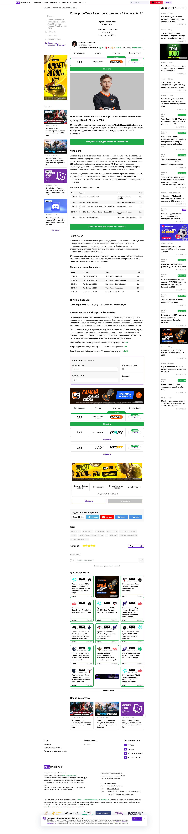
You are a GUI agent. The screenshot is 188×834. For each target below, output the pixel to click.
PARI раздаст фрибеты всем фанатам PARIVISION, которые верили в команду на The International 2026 (173, 283)
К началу (50, 14)
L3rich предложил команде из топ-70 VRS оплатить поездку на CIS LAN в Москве (173, 403)
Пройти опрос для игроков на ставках (107, 227)
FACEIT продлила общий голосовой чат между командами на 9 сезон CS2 (171, 216)
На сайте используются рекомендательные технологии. (64, 807)
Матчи (81, 2)
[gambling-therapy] (119, 813)
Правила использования (52, 747)
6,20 (126, 342)
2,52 (126, 351)
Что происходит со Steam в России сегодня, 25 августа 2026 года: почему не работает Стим (173, 102)
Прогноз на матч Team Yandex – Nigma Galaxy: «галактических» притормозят (106, 635)
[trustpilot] (87, 813)
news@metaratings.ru (114, 786)
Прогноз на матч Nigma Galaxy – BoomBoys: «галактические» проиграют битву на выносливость (131, 612)
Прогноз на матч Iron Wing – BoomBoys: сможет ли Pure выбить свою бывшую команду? (106, 656)
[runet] (46, 813)
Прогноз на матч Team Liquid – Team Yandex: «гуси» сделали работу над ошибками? (81, 678)
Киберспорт (112, 531)
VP (106, 535)
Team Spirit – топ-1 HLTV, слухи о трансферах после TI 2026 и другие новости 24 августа (173, 121)
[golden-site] (56, 813)
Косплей (62, 2)
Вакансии (47, 744)
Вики (75, 2)
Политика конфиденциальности (55, 751)
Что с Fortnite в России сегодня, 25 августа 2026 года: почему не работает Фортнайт (107, 724)
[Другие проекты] (23, 3)
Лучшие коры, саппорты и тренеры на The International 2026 (172, 352)
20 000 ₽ (135, 432)
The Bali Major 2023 (128, 535)
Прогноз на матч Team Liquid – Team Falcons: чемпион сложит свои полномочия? (80, 656)
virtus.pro (75, 531)
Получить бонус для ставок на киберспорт (107, 142)
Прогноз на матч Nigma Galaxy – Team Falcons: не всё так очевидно (131, 655)
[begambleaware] (103, 813)
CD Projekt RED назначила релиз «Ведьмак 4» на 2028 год (173, 265)
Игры (69, 2)
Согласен (137, 819)
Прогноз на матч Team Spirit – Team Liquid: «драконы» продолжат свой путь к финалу (80, 635)
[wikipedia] (71, 813)
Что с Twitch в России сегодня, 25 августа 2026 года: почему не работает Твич (132, 724)
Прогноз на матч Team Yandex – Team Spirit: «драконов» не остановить (130, 587)
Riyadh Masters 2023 (79, 539)
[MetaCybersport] (53, 767)
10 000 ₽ (135, 61)
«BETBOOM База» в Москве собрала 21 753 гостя (172, 301)
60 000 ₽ (135, 447)
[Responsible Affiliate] (135, 813)
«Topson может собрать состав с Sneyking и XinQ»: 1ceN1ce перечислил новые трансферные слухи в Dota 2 (173, 180)
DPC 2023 (113, 535)
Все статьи (56, 221)
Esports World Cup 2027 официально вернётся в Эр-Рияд (172, 387)
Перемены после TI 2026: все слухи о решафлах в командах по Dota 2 (173, 369)
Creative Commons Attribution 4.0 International (92, 800)
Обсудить (89, 501)
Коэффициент (78, 376)
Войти (168, 2)
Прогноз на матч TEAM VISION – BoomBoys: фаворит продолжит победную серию (131, 678)
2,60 (125, 347)
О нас (46, 740)
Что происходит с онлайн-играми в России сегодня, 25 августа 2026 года (81, 724)
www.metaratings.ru (69, 775)
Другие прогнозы (80, 572)
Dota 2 (73, 535)
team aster (88, 531)
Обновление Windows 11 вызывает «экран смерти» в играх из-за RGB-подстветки (172, 198)
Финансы (87, 745)
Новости (37, 2)
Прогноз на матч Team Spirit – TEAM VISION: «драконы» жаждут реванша (130, 635)
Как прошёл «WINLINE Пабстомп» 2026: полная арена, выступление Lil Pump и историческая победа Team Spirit (173, 141)
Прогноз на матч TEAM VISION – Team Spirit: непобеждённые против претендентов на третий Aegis (81, 588)
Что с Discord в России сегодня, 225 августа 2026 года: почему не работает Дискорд (55, 212)
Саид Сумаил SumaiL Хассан (91, 535)
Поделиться (134, 546)
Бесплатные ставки (128, 531)
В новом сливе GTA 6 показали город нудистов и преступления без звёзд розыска (173, 318)
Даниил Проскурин (87, 42)
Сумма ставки (78, 365)
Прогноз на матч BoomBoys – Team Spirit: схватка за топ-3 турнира (81, 610)
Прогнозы (53, 2)
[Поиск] (132, 2)
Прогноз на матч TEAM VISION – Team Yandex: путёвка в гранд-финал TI (107, 610)
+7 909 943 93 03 (113, 789)
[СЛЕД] (144, 715)
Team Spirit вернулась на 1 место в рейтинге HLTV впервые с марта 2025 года (172, 161)
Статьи (45, 2)
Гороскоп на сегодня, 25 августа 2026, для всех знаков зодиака (173, 249)
